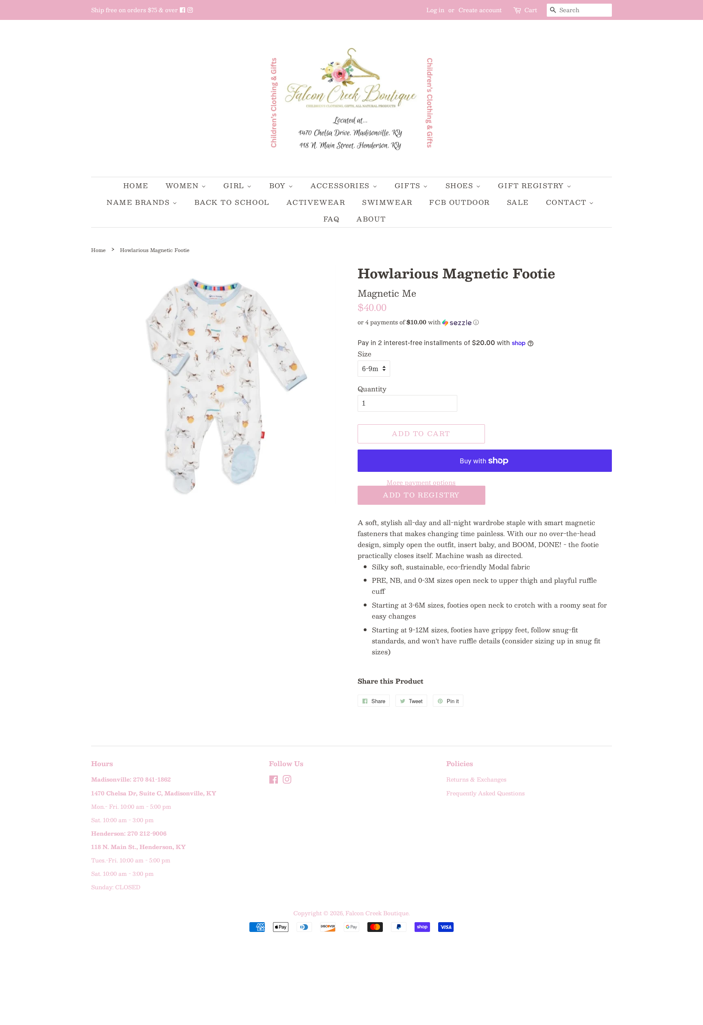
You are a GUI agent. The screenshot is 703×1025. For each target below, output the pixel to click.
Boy (278, 185)
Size (364, 353)
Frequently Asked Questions (485, 793)
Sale (518, 202)
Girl (235, 185)
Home (135, 185)
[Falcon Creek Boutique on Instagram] (190, 10)
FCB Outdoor (459, 202)
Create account (480, 10)
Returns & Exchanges (476, 779)
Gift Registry (532, 185)
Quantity (372, 388)
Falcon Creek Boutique (376, 913)
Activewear (315, 202)
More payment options (421, 482)
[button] (485, 322)
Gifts (409, 185)
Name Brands (139, 202)
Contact (567, 202)
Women (184, 185)
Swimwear (387, 202)
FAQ (331, 218)
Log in (435, 10)
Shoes (460, 185)
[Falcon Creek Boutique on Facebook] (183, 10)
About (371, 218)
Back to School (231, 202)
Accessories (341, 185)
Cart (530, 10)
